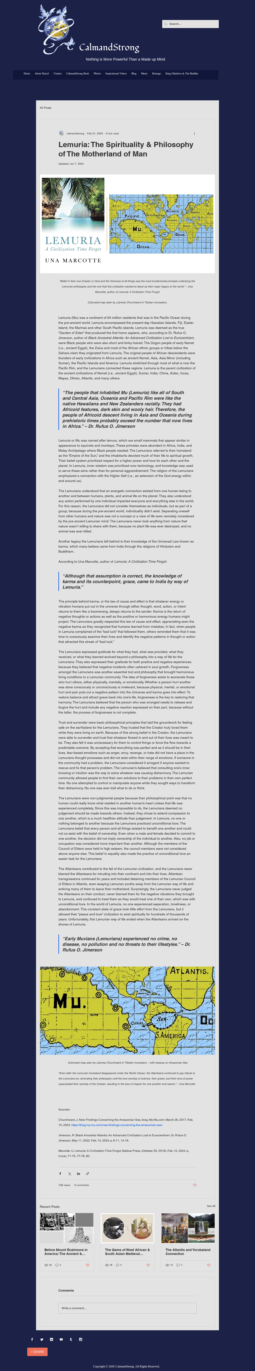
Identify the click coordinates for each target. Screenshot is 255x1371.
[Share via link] (87, 1173)
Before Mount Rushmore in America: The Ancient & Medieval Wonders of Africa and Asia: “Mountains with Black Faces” (66, 1252)
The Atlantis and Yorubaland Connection (188, 1252)
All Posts (45, 108)
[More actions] (194, 133)
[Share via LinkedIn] (78, 1173)
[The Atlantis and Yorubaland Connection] (188, 1228)
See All (211, 1205)
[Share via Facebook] (60, 1173)
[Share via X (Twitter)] (69, 1173)
